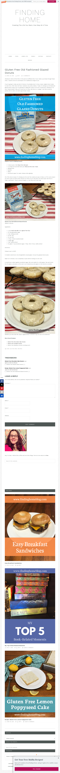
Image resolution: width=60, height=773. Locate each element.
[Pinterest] (2, 388)
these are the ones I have (31, 166)
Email (7, 408)
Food (8, 348)
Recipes (20, 348)
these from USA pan (23, 165)
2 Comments (26, 75)
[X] (2, 385)
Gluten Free (13, 348)
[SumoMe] (2, 395)
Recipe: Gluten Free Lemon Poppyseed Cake (16, 368)
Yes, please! (36, 769)
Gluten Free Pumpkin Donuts (15, 343)
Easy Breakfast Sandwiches (13, 563)
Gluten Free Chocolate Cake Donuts (16, 341)
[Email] (2, 392)
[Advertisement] (30, 43)
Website (7, 415)
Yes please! (52, 1)
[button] (30, 1)
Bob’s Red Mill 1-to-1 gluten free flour (20, 230)
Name (7, 400)
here (47, 455)
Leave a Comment (29, 647)
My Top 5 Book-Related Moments (15, 645)
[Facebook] (2, 381)
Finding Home (30, 16)
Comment (8, 383)
